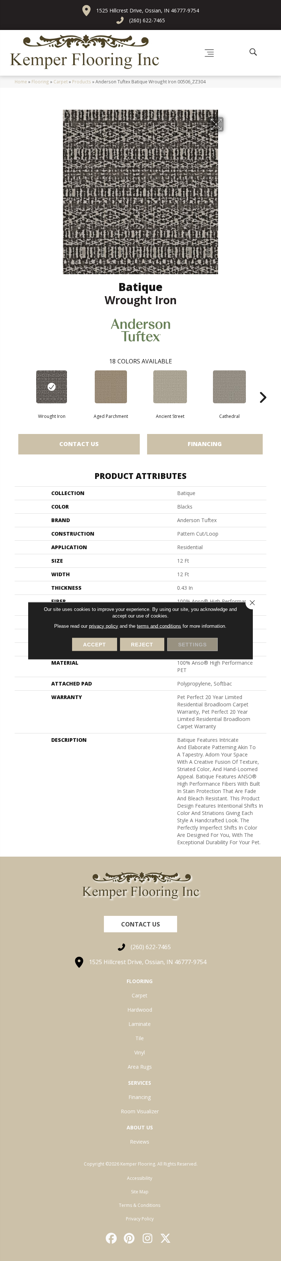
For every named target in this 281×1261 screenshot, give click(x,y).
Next (262, 386)
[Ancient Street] (170, 387)
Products (81, 81)
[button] (140, 924)
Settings (192, 644)
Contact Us (79, 444)
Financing (205, 444)
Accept (94, 644)
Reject (142, 644)
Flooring (40, 81)
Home (21, 81)
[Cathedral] (229, 387)
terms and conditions (159, 625)
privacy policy (103, 625)
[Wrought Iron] (51, 387)
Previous (18, 386)
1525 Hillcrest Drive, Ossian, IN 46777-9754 (147, 10)
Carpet (60, 81)
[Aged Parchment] (110, 387)
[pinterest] (130, 1238)
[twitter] (166, 1238)
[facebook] (111, 1238)
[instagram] (147, 1238)
